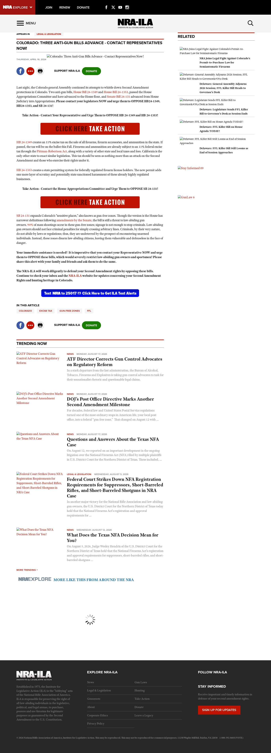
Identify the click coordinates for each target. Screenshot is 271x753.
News (70, 354)
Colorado (25, 310)
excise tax (45, 310)
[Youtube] (120, 3)
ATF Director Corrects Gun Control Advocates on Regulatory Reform (114, 361)
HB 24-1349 (24, 142)
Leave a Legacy (144, 715)
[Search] (251, 23)
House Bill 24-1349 (85, 92)
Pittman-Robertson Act (52, 151)
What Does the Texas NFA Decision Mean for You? (112, 537)
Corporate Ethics (97, 715)
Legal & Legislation (49, 34)
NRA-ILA (75, 276)
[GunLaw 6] (186, 197)
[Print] (40, 73)
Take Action (142, 699)
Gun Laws (141, 682)
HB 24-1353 (24, 170)
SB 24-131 (23, 216)
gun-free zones (70, 310)
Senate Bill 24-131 (118, 97)
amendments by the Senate (74, 220)
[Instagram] (127, 3)
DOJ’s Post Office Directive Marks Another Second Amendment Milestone (110, 402)
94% (30, 225)
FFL (89, 310)
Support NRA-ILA (67, 70)
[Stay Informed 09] (191, 168)
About (91, 707)
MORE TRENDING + (27, 570)
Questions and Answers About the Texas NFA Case (113, 442)
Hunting (140, 690)
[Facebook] (106, 3)
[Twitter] (113, 3)
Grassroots (93, 699)
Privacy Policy (95, 723)
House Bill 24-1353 (116, 92)
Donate (139, 707)
